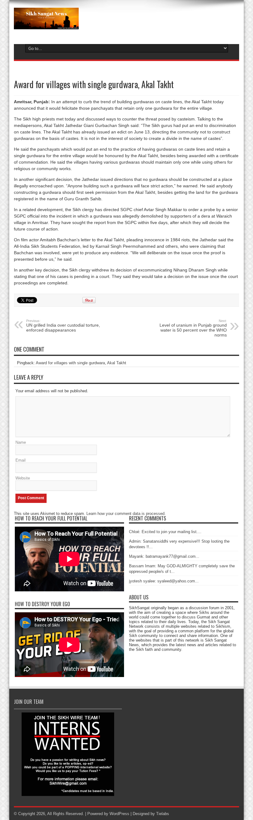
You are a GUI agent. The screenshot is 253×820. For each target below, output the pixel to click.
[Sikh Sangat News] (46, 24)
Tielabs (162, 813)
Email (20, 460)
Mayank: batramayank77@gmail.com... (164, 556)
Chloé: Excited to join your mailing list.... (165, 531)
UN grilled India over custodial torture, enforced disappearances (63, 325)
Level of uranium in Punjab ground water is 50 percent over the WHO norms (193, 328)
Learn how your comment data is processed (125, 513)
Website (22, 478)
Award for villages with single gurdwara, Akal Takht (81, 363)
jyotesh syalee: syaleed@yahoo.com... (164, 581)
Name (20, 442)
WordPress (119, 813)
